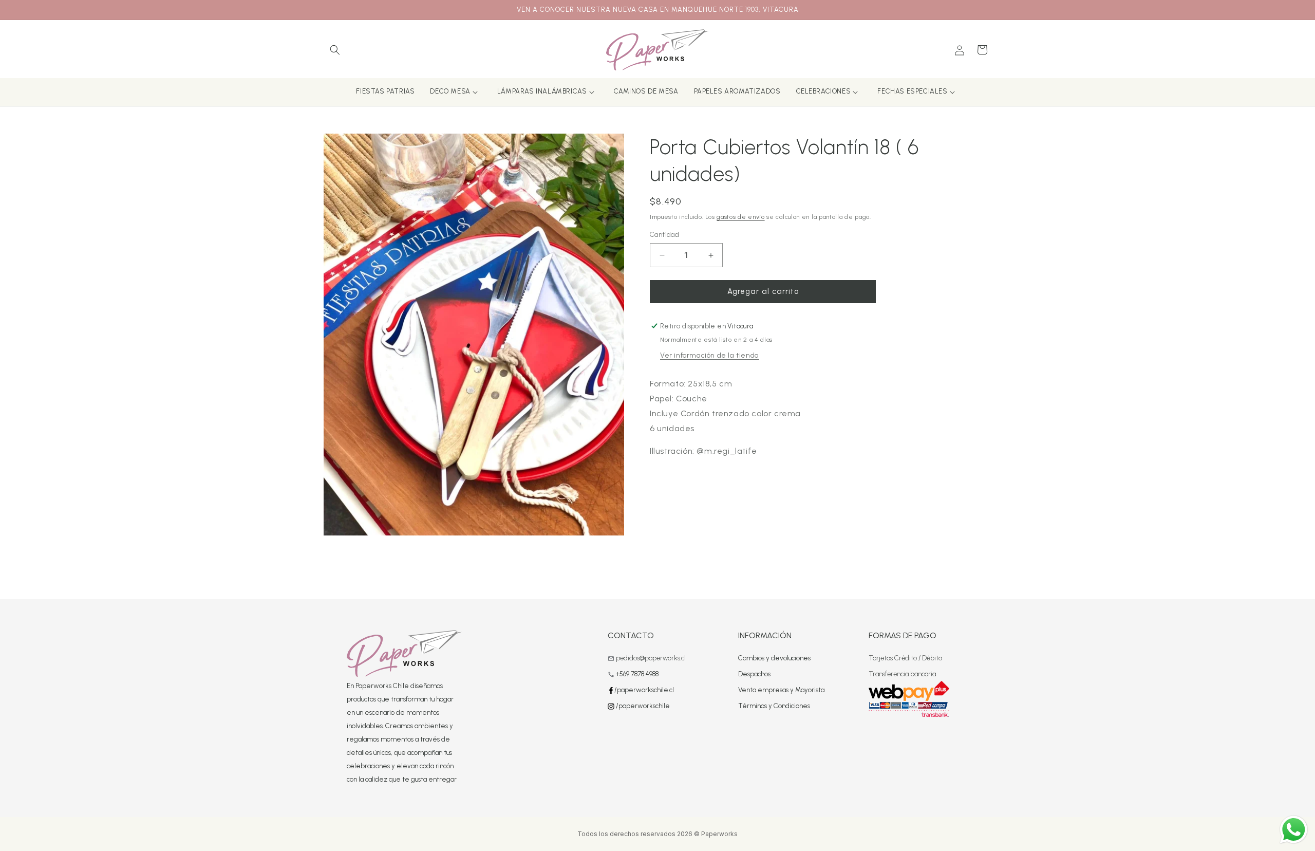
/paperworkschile (642, 706)
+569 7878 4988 (637, 674)
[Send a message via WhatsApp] (1294, 829)
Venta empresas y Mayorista (781, 690)
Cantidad (664, 235)
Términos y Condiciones (774, 706)
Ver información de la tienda (709, 355)
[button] (335, 50)
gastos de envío (741, 216)
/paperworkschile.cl (644, 690)
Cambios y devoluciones (774, 658)
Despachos (754, 674)
